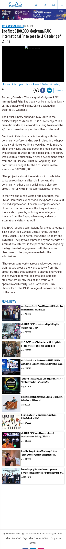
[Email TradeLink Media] (53, 4)
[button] (45, 4)
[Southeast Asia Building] (20, 4)
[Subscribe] (36, 4)
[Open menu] (62, 4)
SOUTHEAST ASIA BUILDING (13, 26)
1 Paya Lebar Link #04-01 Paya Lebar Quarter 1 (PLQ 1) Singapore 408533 (34, 538)
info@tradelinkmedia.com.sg (39, 533)
